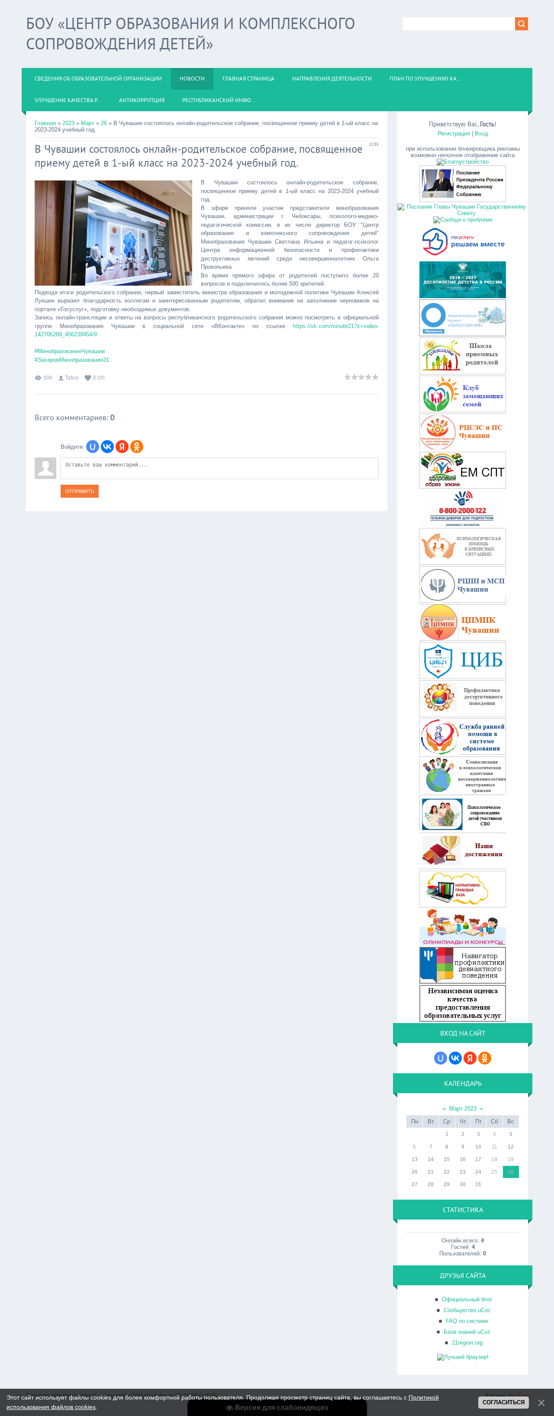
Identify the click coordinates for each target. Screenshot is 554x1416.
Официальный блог (467, 1299)
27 (415, 1184)
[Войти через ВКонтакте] (107, 446)
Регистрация (454, 133)
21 (431, 1172)
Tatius (72, 378)
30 (463, 1184)
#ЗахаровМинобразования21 (72, 360)
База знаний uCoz (467, 1332)
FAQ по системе (467, 1321)
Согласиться (504, 1402)
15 (447, 1159)
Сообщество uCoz (467, 1310)
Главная (45, 123)
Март (87, 123)
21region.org (467, 1342)
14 (431, 1159)
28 (431, 1184)
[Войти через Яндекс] (122, 446)
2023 (68, 123)
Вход (481, 133)
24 (478, 1172)
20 (415, 1172)
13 (415, 1159)
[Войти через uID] (92, 446)
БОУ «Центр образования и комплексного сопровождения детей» (190, 33)
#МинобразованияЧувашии (70, 351)
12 (511, 1147)
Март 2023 (463, 1108)
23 (463, 1172)
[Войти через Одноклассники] (136, 446)
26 (104, 123)
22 (447, 1172)
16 (463, 1159)
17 (478, 1159)
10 (478, 1147)
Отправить (79, 491)
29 (447, 1184)
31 (478, 1184)
